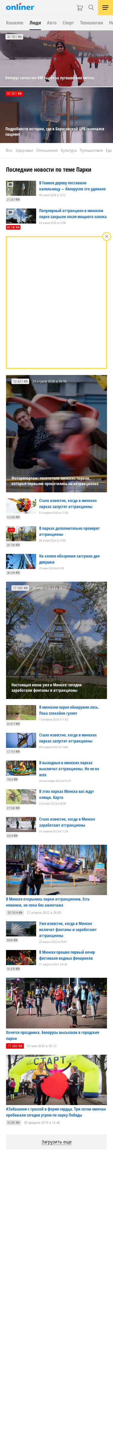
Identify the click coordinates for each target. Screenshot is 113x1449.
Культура (69, 150)
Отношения (47, 150)
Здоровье (24, 150)
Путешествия (91, 150)
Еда (109, 150)
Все (9, 150)
